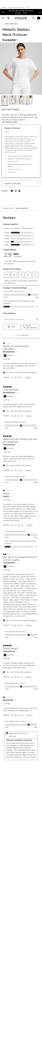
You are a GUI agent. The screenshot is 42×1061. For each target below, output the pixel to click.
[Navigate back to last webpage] (3, 24)
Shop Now (18, 13)
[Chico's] (21, 18)
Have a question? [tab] (22, 208)
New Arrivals (11, 24)
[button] (38, 17)
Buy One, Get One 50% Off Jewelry (21, 10)
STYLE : (7, 132)
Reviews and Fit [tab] (8, 208)
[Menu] (3, 18)
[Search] (33, 18)
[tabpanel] (21, 488)
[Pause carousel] (40, 12)
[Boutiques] (8, 18)
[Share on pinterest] (19, 191)
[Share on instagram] (16, 191)
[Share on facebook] (12, 191)
